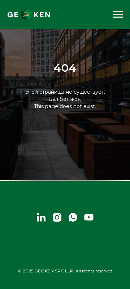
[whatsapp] (73, 217)
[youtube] (88, 217)
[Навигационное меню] (118, 14)
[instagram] (57, 217)
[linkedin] (41, 217)
